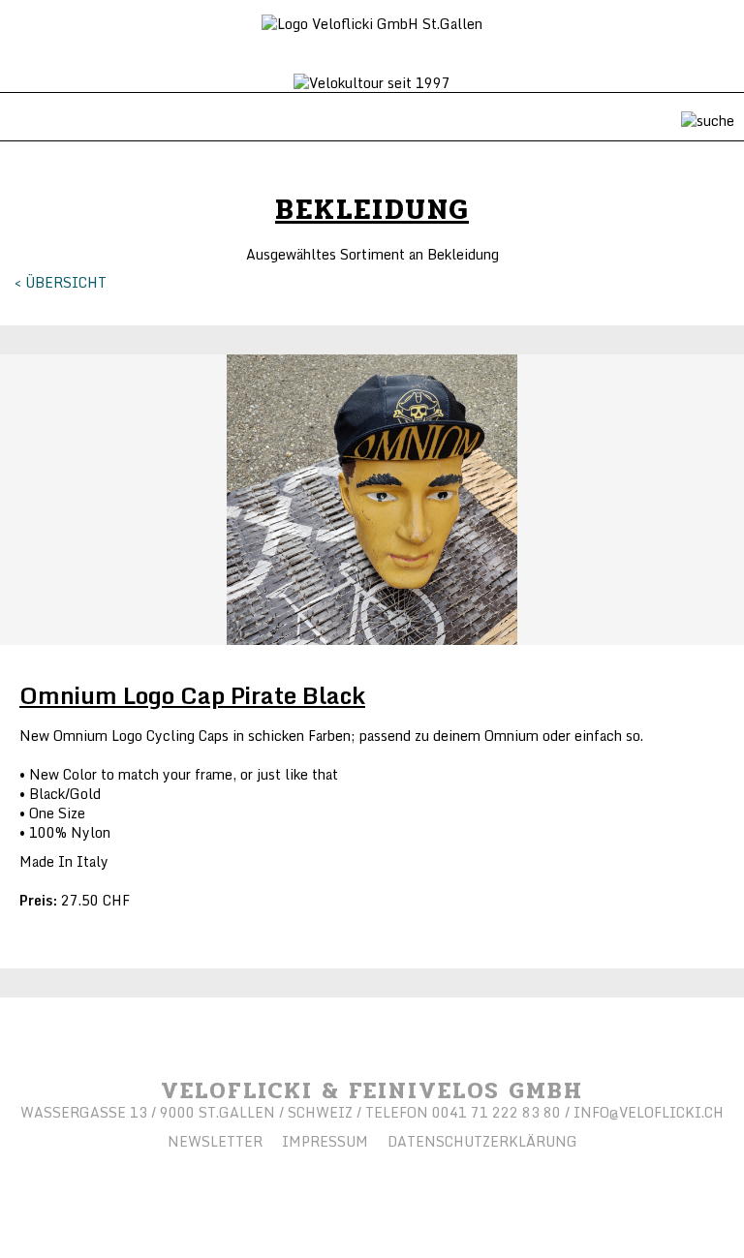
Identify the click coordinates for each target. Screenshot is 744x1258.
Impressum (325, 1141)
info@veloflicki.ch (649, 1112)
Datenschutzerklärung (482, 1141)
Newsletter (215, 1141)
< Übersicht (61, 282)
